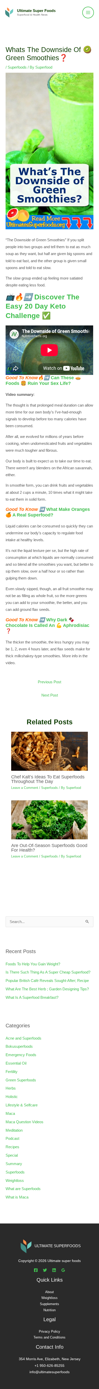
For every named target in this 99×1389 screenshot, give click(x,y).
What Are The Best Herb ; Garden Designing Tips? (47, 989)
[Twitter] (45, 1270)
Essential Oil (16, 1063)
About (49, 1292)
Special (12, 1155)
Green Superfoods (21, 1080)
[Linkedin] (54, 1270)
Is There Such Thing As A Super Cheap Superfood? (48, 972)
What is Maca (17, 1197)
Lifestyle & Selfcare (22, 1105)
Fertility (12, 1072)
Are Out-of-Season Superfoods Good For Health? (49, 848)
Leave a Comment (24, 788)
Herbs (11, 1088)
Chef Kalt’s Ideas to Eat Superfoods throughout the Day (48, 779)
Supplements (49, 1304)
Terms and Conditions (49, 1337)
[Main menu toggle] (88, 12)
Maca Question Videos (24, 1122)
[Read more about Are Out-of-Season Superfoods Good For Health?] (49, 819)
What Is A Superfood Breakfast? (32, 997)
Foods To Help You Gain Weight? (33, 964)
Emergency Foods (21, 1055)
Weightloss (15, 1181)
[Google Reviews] (63, 1270)
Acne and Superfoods (23, 1038)
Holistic (12, 1097)
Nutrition (49, 1310)
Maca (10, 1114)
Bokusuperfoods (19, 1046)
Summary (14, 1164)
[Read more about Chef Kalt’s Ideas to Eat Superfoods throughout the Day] (49, 751)
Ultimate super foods (36, 11)
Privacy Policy (49, 1331)
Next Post (49, 695)
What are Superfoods (23, 1189)
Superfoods (17, 67)
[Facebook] (36, 1270)
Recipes (12, 1147)
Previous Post (49, 682)
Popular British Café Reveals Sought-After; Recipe (47, 981)
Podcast (12, 1139)
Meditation (14, 1130)
